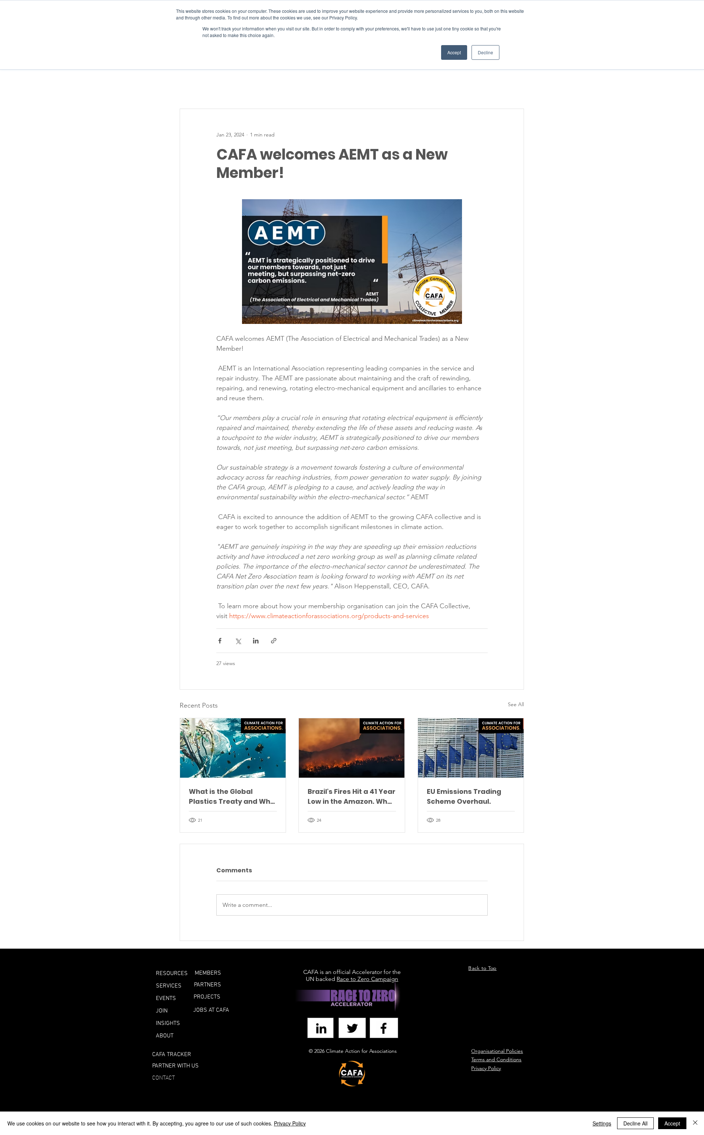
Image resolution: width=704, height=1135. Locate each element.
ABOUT (164, 1036)
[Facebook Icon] (383, 1028)
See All (516, 704)
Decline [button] (485, 52)
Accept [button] (454, 52)
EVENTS (166, 998)
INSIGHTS (168, 1023)
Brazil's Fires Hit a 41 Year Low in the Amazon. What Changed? (351, 796)
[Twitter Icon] (352, 1028)
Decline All (635, 1123)
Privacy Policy (290, 1123)
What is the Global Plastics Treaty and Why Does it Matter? (231, 796)
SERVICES (169, 986)
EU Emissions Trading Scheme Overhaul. (464, 796)
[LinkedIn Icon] (321, 1028)
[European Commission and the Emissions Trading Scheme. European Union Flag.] (471, 748)
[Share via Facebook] (219, 640)
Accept (672, 1123)
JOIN (162, 1011)
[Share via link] (273, 640)
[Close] (695, 1123)
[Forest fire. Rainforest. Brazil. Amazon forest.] (351, 748)
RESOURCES (172, 973)
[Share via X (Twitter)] (237, 640)
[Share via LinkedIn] (255, 640)
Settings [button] (602, 1123)
